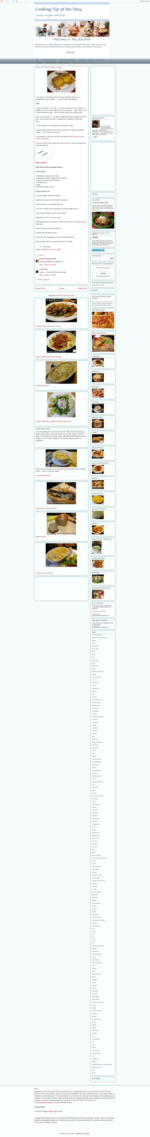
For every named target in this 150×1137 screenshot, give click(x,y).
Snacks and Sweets (97, 1002)
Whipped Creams (97, 1067)
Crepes (94, 725)
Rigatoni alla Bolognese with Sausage (49, 357)
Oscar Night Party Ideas (98, 920)
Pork (93, 943)
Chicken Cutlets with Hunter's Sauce (48, 326)
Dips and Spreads (97, 742)
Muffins (94, 911)
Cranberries (95, 722)
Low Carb (94, 886)
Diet (93, 736)
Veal (93, 1056)
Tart (93, 1036)
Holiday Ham (95, 832)
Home (37, 59)
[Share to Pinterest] (49, 247)
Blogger (87, 1133)
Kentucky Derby (96, 866)
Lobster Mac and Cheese (44, 573)
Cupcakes (95, 730)
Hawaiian (94, 821)
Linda (41, 269)
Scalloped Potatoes (42, 385)
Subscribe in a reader (98, 285)
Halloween (95, 815)
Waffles (94, 1061)
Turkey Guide (82, 59)
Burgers (94, 674)
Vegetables (95, 1058)
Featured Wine (39, 62)
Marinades (95, 897)
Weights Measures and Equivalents (68, 59)
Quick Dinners (96, 960)
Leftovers (94, 883)
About (73, 62)
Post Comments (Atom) (66, 295)
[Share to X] (47, 247)
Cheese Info (90, 59)
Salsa (93, 977)
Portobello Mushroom (98, 945)
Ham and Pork (96, 818)
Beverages (95, 660)
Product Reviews (96, 954)
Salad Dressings (96, 974)
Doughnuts (95, 748)
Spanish (94, 1016)
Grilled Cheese (96, 804)
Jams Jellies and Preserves (99, 858)
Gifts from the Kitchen (98, 796)
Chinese (94, 697)
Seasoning (95, 991)
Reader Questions (97, 962)
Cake (93, 680)
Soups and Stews (97, 1010)
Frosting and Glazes (97, 781)
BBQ (93, 651)
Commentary (95, 708)
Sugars (94, 1027)
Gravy (93, 801)
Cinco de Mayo (96, 702)
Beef (93, 657)
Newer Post (40, 288)
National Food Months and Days (49, 59)
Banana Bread (41, 536)
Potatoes (94, 948)
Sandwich (95, 979)
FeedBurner (107, 276)
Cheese (94, 685)
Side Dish (94, 993)
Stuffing (94, 1025)
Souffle (94, 1008)
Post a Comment (43, 279)
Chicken (94, 691)
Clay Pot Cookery (100, 59)
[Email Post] (40, 246)
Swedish (94, 1033)
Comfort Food (96, 705)
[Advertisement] (61, 588)
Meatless (94, 900)
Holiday (94, 829)
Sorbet (94, 1005)
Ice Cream (95, 846)
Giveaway (95, 798)
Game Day (95, 787)
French (94, 779)
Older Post (82, 288)
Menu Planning (96, 903)
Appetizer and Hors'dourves (99, 637)
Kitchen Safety (96, 878)
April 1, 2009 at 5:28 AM (47, 264)
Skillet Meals (95, 996)
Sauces (94, 982)
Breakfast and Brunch (48, 249)
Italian (93, 852)
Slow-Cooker (95, 999)
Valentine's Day (96, 1053)
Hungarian (95, 844)
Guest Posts (95, 813)
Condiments (95, 711)
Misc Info (94, 909)
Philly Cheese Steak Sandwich (46, 508)
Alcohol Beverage (97, 634)
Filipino (94, 767)
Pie (93, 934)
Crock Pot (94, 728)
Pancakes (95, 923)
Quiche (94, 957)
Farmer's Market (96, 762)
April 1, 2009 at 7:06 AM (47, 275)
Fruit (93, 784)
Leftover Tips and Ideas (98, 880)
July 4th (94, 863)
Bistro (93, 663)
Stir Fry (94, 1022)
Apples (94, 640)
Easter (94, 750)
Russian (94, 968)
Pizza (93, 937)
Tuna (93, 1044)
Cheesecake (95, 688)
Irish (93, 849)
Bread (93, 668)
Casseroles (95, 682)
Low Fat (94, 889)
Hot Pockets (95, 838)
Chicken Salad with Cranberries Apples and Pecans (53, 421)
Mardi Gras (95, 894)
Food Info (94, 773)
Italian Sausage (96, 855)
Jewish (94, 861)
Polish (93, 940)
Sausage (94, 985)
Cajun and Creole (97, 677)
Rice (93, 965)
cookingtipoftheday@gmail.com (45, 1102)
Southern (94, 1013)
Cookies (94, 714)
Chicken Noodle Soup (43, 475)
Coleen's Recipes (45, 259)
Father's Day (95, 764)
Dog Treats (95, 745)
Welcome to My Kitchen (64, 62)
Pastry (93, 931)
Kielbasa (94, 872)
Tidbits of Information (50, 62)
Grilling (94, 807)
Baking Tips (95, 646)
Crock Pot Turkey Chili (100, 203)
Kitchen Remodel (97, 875)
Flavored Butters (96, 770)
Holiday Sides (96, 835)
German (94, 793)
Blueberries (95, 665)
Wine (93, 1070)
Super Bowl (95, 1030)
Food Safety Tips (96, 776)
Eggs (59, 249)
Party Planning (96, 926)
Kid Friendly (95, 869)
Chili (93, 694)
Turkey (94, 1047)
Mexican (94, 906)
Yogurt (94, 1073)
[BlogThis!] (45, 247)
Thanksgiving (95, 1039)
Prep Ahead (95, 951)
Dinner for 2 (95, 739)
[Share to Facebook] (48, 247)
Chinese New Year (97, 699)
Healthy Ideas (96, 824)
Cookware (95, 719)
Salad (93, 971)
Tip (93, 1042)
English (94, 756)
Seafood (94, 988)
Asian (93, 643)
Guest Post (95, 810)
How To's (94, 841)
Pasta (93, 928)
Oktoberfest (95, 914)
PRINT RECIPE (41, 163)
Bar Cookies (95, 649)
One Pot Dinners (96, 917)
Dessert (94, 733)
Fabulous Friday (96, 759)
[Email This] (44, 247)
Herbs (93, 827)
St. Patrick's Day (96, 1019)
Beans (94, 654)
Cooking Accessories (98, 716)
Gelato (94, 790)
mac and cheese (96, 892)
